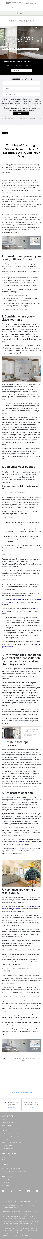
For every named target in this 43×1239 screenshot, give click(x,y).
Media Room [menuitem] (6, 1160)
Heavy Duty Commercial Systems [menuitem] (14, 1171)
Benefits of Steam (9, 61)
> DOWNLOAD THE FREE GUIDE (21, 1092)
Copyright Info (8, 1205)
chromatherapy (7, 786)
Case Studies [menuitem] (6, 1182)
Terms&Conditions (22, 1205)
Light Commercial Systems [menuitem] (12, 1168)
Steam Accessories (25, 65)
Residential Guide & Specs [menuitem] (11, 1134)
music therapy (18, 786)
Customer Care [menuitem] (7, 1148)
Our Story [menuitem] (5, 1185)
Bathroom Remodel (10, 65)
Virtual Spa (13, 718)
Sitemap (15, 1207)
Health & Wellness (23, 61)
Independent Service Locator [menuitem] (12, 1142)
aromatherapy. (31, 786)
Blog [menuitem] (3, 1157)
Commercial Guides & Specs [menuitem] (12, 1137)
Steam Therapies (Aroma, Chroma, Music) (21, 1058)
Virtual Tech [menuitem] (6, 1139)
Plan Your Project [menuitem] (8, 1122)
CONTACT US (11, 1108)
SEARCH (16, 8)
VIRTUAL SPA (31, 1108)
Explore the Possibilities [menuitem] (11, 1179)
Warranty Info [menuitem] (7, 1145)
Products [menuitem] (5, 1119)
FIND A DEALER (27, 8)
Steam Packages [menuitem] (7, 1125)
